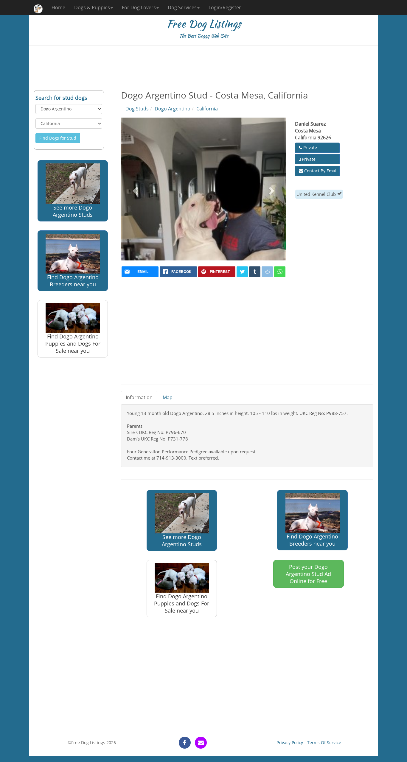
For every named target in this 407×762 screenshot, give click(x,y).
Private (309, 147)
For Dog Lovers (139, 7)
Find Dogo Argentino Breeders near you (73, 281)
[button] (134, 189)
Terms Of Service (324, 742)
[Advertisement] (203, 67)
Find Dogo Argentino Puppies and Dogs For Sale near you (72, 343)
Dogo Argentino (172, 108)
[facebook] (185, 743)
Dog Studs (137, 108)
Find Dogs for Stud (57, 138)
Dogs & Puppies (92, 7)
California (207, 108)
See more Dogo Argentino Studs (73, 211)
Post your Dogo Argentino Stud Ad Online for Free (308, 574)
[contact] (201, 743)
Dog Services (182, 7)
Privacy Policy (289, 742)
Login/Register (225, 7)
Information (139, 397)
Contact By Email (320, 171)
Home (58, 7)
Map (168, 397)
